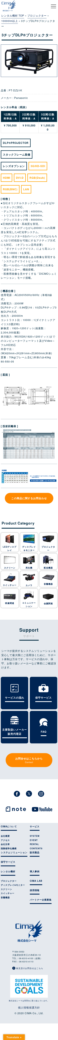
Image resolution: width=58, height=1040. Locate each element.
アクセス (5, 840)
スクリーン (9, 567)
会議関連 (48, 603)
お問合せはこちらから (29, 760)
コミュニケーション (29, 604)
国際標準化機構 (9, 848)
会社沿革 (5, 844)
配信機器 (48, 567)
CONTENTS (36, 848)
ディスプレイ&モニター (13, 884)
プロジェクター (37, 15)
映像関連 (9, 603)
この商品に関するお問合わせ (29, 498)
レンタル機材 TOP (12, 15)
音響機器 (48, 584)
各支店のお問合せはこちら (29, 968)
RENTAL (34, 844)
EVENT (34, 840)
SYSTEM (34, 835)
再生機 (29, 567)
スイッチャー (9, 585)
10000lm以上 (9, 21)
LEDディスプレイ (9, 548)
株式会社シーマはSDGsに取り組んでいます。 (29, 1000)
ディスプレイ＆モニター (29, 548)
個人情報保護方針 (29, 1007)
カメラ (29, 585)
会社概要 (5, 835)
